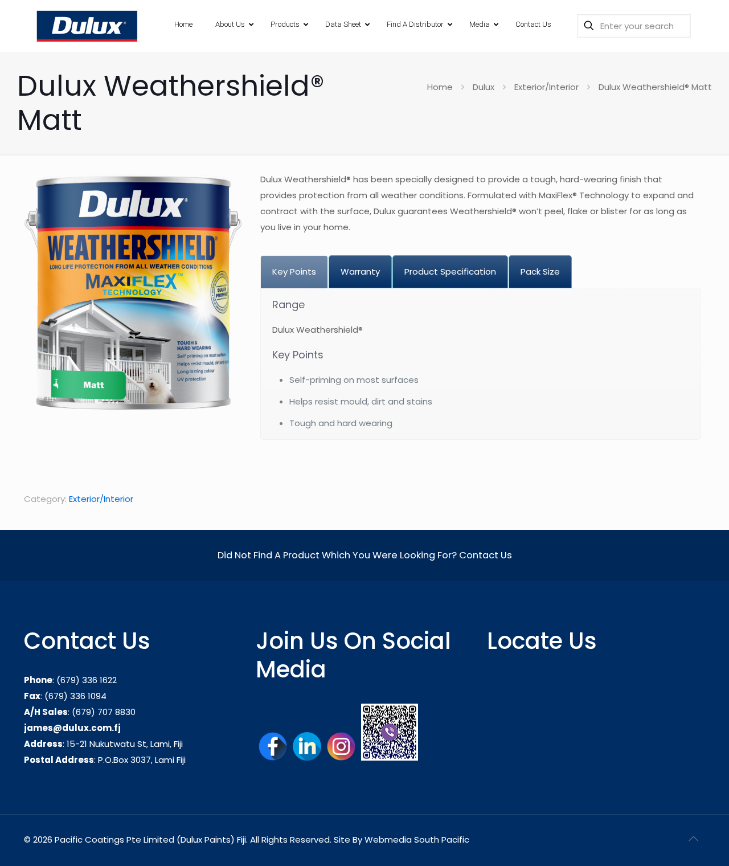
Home (440, 87)
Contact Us (485, 555)
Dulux (483, 87)
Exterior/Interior (546, 87)
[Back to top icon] (693, 839)
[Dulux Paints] (86, 25)
